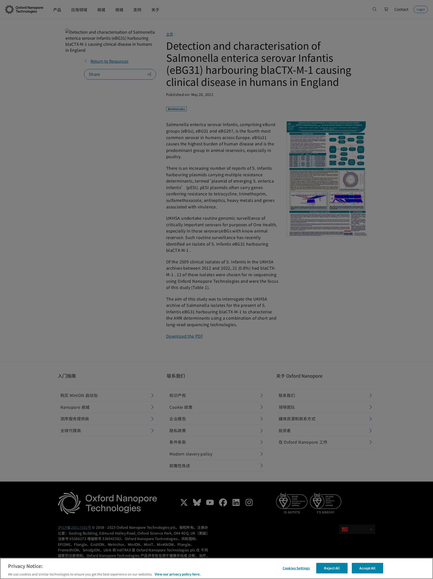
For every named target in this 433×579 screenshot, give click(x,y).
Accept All (367, 567)
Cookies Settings (296, 567)
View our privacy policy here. (178, 573)
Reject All (331, 567)
